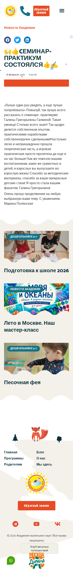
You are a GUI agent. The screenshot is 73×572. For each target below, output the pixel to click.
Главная (10, 452)
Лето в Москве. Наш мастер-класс (29, 326)
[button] (62, 11)
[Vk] (57, 523)
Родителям (13, 464)
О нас (40, 458)
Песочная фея (22, 382)
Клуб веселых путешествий (39, 548)
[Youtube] (36, 523)
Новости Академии (19, 28)
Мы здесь (44, 464)
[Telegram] (15, 523)
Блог (40, 452)
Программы (14, 458)
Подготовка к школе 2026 (36, 270)
